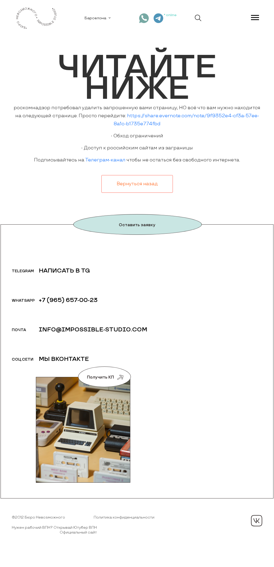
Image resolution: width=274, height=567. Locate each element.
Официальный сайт (78, 532)
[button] (254, 16)
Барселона (95, 18)
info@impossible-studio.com (93, 329)
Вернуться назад (137, 184)
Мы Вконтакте (64, 359)
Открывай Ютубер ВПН (75, 527)
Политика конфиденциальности (124, 517)
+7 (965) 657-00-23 (68, 300)
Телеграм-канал (105, 160)
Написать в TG (64, 270)
